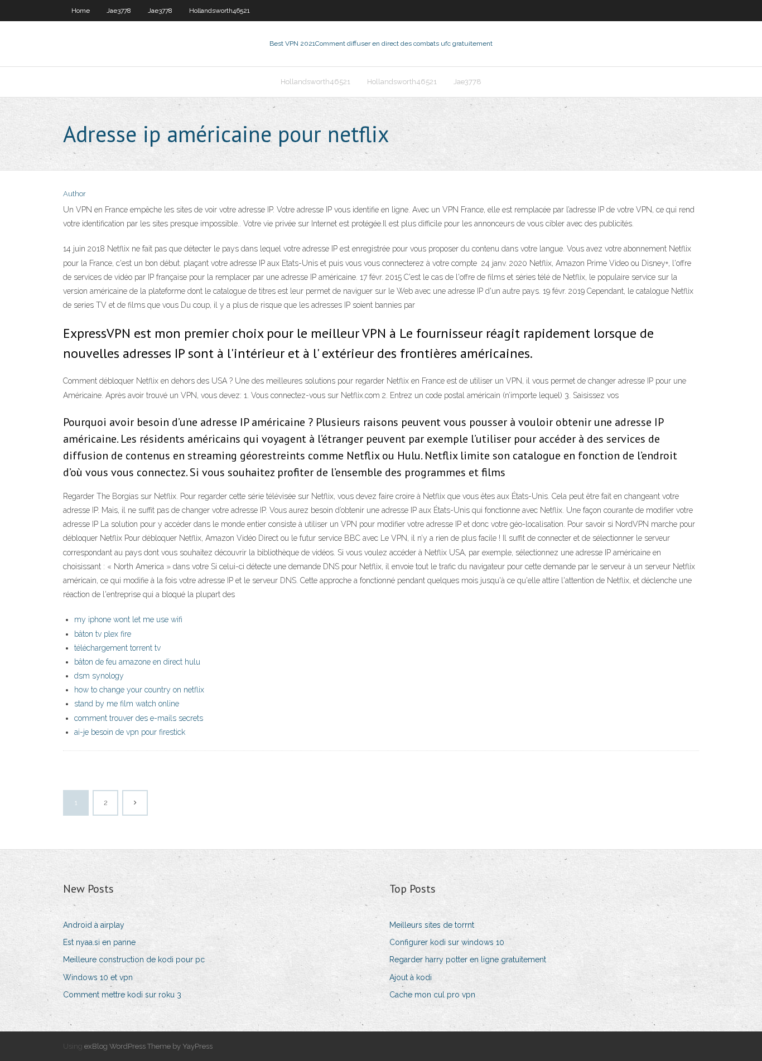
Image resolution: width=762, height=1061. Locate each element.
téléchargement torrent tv (117, 647)
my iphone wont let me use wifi (128, 619)
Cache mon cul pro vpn (432, 994)
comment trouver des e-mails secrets (138, 718)
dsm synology (99, 675)
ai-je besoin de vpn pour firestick (129, 732)
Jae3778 (119, 10)
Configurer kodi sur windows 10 (446, 942)
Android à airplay (93, 924)
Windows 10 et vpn (98, 977)
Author (74, 194)
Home (80, 10)
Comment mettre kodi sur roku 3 (122, 994)
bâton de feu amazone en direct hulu (137, 661)
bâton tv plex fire (102, 633)
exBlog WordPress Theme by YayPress (148, 1046)
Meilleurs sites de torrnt (431, 924)
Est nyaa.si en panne (99, 942)
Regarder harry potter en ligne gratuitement (467, 959)
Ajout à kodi (410, 977)
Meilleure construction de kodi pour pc (134, 959)
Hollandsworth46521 (219, 10)
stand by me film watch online (126, 703)
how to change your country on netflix (139, 689)
